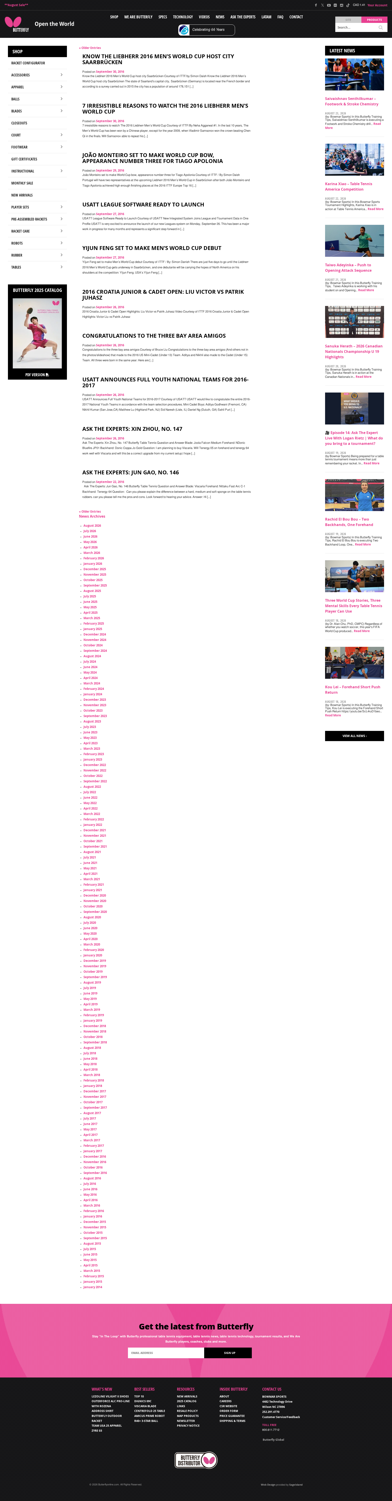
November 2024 (94, 640)
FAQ (280, 16)
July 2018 (89, 1053)
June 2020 (90, 928)
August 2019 (92, 982)
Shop (114, 16)
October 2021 (93, 841)
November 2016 (94, 1162)
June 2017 (90, 1124)
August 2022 (92, 787)
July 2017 (89, 1118)
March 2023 (91, 749)
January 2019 (92, 1020)
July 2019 (89, 988)
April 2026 (90, 547)
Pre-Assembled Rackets (29, 219)
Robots (17, 243)
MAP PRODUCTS (188, 1416)
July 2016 (89, 1184)
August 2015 (92, 1244)
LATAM (266, 16)
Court (16, 135)
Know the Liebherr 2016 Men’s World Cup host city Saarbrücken (158, 59)
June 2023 (90, 732)
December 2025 (94, 569)
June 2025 (90, 602)
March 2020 (91, 944)
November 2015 (94, 1227)
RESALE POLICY (187, 1411)
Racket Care (20, 231)
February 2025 (93, 623)
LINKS (181, 1406)
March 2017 (91, 1140)
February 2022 (93, 819)
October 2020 (93, 906)
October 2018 (93, 1037)
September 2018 (95, 1042)
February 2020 (93, 950)
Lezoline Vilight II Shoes (110, 1396)
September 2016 (95, 1173)
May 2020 (90, 933)
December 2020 (94, 895)
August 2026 (92, 526)
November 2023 (94, 705)
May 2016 (90, 1195)
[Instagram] (341, 5)
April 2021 (90, 874)
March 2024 (91, 683)
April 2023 (90, 743)
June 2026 (90, 536)
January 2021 (92, 890)
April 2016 (90, 1200)
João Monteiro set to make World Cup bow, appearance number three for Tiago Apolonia (152, 158)
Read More (376, 209)
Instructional (22, 171)
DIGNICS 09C (143, 1401)
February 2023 (93, 754)
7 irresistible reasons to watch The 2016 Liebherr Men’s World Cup (165, 108)
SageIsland (296, 1484)
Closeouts (19, 123)
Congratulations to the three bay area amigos (154, 335)
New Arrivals (22, 195)
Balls (15, 99)
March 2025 (91, 618)
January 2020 (92, 955)
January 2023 (92, 759)
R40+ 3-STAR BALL (146, 1421)
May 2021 (90, 868)
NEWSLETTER (186, 1421)
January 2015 (92, 1282)
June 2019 (90, 993)
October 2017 (93, 1102)
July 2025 (89, 596)
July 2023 (89, 727)
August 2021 (92, 852)
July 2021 (89, 857)
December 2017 (94, 1091)
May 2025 (90, 607)
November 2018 (94, 1031)
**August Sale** (16, 5)
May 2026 (90, 542)
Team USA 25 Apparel (107, 1426)
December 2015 (94, 1222)
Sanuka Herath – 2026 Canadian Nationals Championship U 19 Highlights (354, 351)
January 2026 (92, 564)
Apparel (17, 87)
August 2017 (92, 1113)
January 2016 (92, 1216)
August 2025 (92, 591)
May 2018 (90, 1064)
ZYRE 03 (97, 1431)
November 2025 (94, 574)
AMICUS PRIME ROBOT (149, 1416)
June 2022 (90, 797)
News (220, 16)
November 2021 (94, 836)
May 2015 (90, 1260)
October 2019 (93, 972)
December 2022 (94, 765)
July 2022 (89, 792)
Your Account (377, 5)
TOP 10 (139, 1396)
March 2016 (91, 1205)
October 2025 (93, 580)
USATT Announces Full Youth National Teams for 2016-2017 (165, 382)
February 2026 (93, 558)
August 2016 (92, 1178)
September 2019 (95, 977)
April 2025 (90, 613)
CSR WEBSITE (228, 1406)
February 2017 (93, 1146)
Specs (163, 16)
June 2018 (90, 1059)
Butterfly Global (273, 1440)
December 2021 (94, 830)
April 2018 (90, 1069)
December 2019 (94, 961)
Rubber (16, 255)
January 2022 (92, 825)
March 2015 (91, 1271)
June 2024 (90, 667)
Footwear (19, 147)
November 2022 (94, 770)
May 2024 (90, 672)
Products (374, 20)
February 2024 (93, 689)
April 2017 (90, 1135)
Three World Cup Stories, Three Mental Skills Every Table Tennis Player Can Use (353, 606)
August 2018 (92, 1048)
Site (348, 20)
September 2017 (95, 1108)
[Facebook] (316, 5)
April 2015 (90, 1265)
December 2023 (94, 700)
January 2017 (92, 1151)
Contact (296, 16)
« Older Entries (90, 48)
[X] (322, 5)
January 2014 (92, 1287)
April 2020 (90, 939)
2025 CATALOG (186, 1401)
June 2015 (90, 1254)
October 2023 (93, 710)
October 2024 (93, 645)
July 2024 (89, 662)
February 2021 (93, 885)
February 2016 (93, 1211)
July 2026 (89, 531)
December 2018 (94, 1026)
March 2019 (91, 1010)
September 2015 (95, 1238)
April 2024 (90, 678)
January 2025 (92, 629)
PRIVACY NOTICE (188, 1426)
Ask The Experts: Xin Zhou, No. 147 (132, 429)
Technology (183, 16)
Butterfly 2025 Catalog (37, 290)
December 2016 (94, 1156)
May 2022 (90, 803)
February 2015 (93, 1276)
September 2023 (95, 716)
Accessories (20, 75)
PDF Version (35, 374)
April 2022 (90, 808)
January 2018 (92, 1086)
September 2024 (95, 651)
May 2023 (90, 738)
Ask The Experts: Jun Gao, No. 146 (130, 472)
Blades (16, 111)
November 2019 (94, 966)
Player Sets (20, 207)
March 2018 (91, 1075)
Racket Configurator (28, 63)
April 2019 (90, 1004)
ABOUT (224, 1396)
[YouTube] (329, 5)
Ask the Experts (242, 16)
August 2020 (92, 917)
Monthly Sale (22, 183)
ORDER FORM (229, 1411)
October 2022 (93, 776)
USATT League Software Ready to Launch (143, 204)
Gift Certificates (24, 159)
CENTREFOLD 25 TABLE (149, 1411)
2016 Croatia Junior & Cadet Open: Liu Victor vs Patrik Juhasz (163, 294)
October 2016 (93, 1167)
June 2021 (90, 863)
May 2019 (90, 999)
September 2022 (95, 781)
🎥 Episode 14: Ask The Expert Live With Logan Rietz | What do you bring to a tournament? (354, 438)
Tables (16, 267)
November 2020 (94, 901)
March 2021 (91, 879)
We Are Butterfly (138, 16)
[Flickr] (335, 5)
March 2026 (91, 553)
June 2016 (90, 1189)
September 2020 (95, 912)
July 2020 (89, 923)
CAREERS (226, 1401)
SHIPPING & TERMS (232, 1421)
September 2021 (95, 846)
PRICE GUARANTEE (232, 1416)
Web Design (268, 1484)
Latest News (342, 50)
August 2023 (92, 721)
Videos (204, 16)
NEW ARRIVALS (187, 1396)
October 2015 (93, 1233)
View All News (354, 736)
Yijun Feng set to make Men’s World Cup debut (151, 248)
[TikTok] (348, 5)
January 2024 (92, 694)
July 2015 (89, 1249)
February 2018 (93, 1080)
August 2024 (92, 656)
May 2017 (90, 1129)
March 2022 (91, 814)
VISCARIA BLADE (145, 1406)
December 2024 (94, 634)
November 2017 (94, 1097)
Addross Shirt (102, 1411)
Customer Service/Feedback (281, 1417)
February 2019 (93, 1015)
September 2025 (95, 585)
